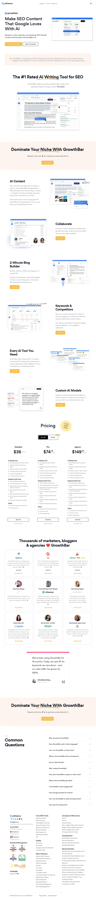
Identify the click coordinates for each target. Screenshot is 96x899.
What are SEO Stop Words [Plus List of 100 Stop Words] (73, 852)
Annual (53, 437)
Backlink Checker (41, 818)
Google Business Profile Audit (44, 848)
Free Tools (39, 868)
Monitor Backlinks (41, 830)
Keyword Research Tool (43, 825)
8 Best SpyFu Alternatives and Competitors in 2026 (71, 883)
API (37, 837)
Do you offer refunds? (56, 762)
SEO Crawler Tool (41, 832)
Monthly (43, 437)
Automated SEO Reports (43, 858)
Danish (76, 825)
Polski (77, 830)
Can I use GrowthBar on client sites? (61, 750)
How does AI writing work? (58, 805)
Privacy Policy (43, 895)
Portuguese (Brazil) (67, 832)
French (69, 827)
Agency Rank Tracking (42, 856)
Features (42, 3)
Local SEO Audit (40, 850)
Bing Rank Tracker (41, 861)
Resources (54, 3)
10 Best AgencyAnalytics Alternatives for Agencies (74, 862)
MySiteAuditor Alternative (69, 838)
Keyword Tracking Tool (42, 827)
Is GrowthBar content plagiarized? (61, 787)
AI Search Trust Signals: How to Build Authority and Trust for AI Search (73, 866)
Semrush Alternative (68, 840)
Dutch (73, 830)
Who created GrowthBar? (58, 768)
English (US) (69, 825)
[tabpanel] (48, 670)
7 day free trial (66, 426)
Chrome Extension (41, 863)
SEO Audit (39, 843)
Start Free (18, 519)
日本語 (68, 830)
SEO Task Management (42, 886)
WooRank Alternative (68, 845)
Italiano (64, 830)
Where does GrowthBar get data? (60, 780)
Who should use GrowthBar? (59, 738)
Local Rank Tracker (41, 872)
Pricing (48, 3)
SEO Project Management (43, 884)
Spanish (64, 827)
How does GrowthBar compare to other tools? (65, 774)
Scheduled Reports (41, 882)
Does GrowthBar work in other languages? (63, 744)
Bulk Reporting (40, 820)
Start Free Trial (47, 162)
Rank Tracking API (41, 879)
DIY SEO (38, 865)
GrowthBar (39, 870)
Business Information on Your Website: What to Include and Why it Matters (73, 871)
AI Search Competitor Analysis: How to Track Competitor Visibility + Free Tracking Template (73, 877)
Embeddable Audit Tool (43, 823)
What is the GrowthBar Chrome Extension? (64, 756)
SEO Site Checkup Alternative (70, 843)
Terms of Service (52, 895)
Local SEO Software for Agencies (45, 875)
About (64, 818)
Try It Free (60, 238)
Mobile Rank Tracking (42, 877)
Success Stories (66, 823)
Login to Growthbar (30, 44)
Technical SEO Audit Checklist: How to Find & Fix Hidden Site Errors (73, 857)
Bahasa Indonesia (77, 827)
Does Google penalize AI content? (61, 793)
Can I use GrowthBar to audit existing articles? (65, 799)
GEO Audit (39, 845)
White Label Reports (42, 834)
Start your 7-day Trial (14, 44)
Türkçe (76, 832)
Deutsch (80, 825)
